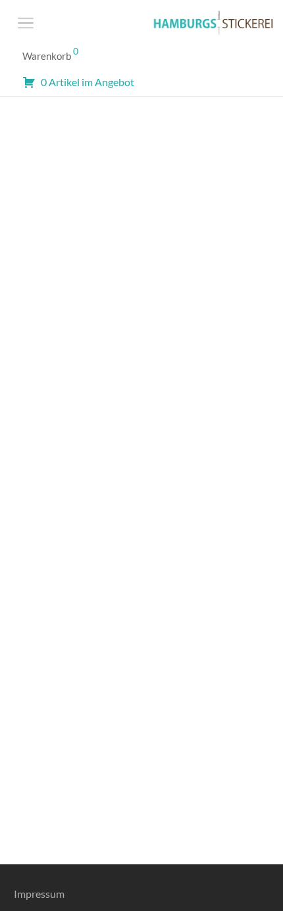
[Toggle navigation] (25, 23)
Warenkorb (50, 53)
